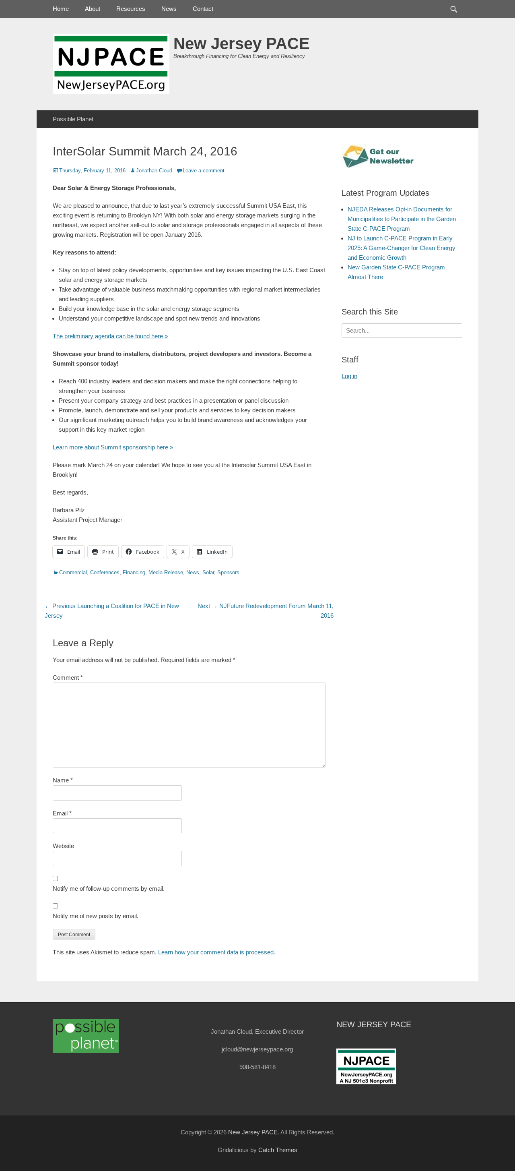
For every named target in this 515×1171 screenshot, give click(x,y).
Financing (134, 572)
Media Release (165, 572)
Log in (349, 375)
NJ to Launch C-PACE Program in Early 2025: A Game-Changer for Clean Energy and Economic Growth (401, 248)
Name (63, 780)
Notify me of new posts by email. (95, 915)
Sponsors (228, 572)
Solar (208, 572)
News (169, 8)
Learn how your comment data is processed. (216, 952)
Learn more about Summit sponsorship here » (113, 447)
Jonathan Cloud (154, 171)
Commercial (73, 572)
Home (61, 8)
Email (62, 813)
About (92, 8)
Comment (68, 677)
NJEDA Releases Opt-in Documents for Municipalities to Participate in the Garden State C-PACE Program (402, 219)
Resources (130, 8)
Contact (203, 8)
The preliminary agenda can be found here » (110, 336)
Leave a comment (204, 171)
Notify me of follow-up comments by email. (109, 888)
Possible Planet (73, 119)
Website (63, 845)
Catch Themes (277, 1149)
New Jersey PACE (241, 43)
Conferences (104, 572)
